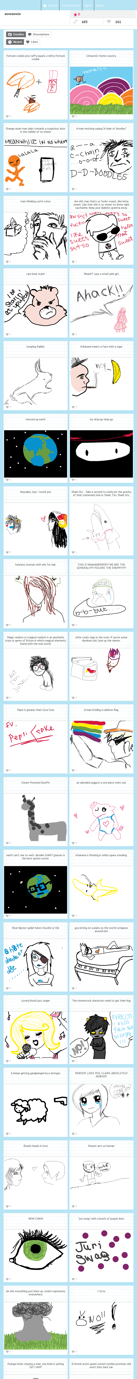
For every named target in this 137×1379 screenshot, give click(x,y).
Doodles (18, 34)
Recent (17, 42)
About (100, 5)
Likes (34, 42)
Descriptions (41, 34)
